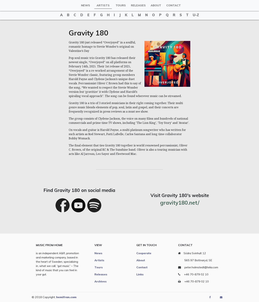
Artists (103, 5)
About (156, 5)
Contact (173, 5)
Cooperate (143, 253)
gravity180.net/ (179, 202)
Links (140, 274)
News (85, 5)
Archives (100, 281)
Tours (121, 5)
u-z (196, 15)
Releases (138, 5)
